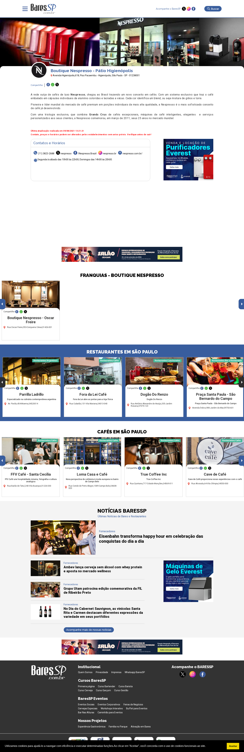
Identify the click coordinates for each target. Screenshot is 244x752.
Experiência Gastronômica (91, 726)
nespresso (66, 153)
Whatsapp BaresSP (135, 672)
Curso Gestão (121, 690)
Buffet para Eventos (136, 708)
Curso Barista (126, 686)
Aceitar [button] (233, 746)
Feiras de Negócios (133, 704)
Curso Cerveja (85, 690)
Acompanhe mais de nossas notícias (88, 629)
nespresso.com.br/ (132, 153)
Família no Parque (118, 726)
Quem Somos (85, 672)
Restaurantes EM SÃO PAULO (122, 352)
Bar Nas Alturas (86, 712)
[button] (206, 746)
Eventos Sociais (86, 704)
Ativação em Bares (141, 726)
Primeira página (86, 686)
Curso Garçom (103, 690)
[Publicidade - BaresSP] (188, 159)
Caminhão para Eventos (110, 712)
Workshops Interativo (112, 708)
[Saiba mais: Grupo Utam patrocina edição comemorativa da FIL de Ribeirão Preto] (45, 596)
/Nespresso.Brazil (87, 153)
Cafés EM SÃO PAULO (122, 432)
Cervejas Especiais (87, 708)
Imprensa (116, 672)
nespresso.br (109, 153)
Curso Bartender (106, 686)
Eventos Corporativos (109, 704)
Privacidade (102, 672)
